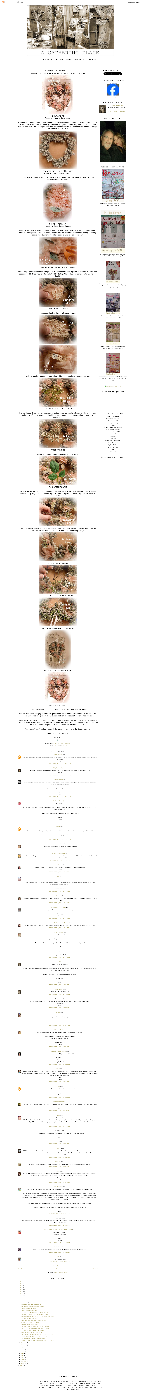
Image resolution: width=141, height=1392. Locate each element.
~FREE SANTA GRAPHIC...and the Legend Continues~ (35, 1337)
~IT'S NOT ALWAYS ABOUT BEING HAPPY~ (33, 1330)
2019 (21, 1281)
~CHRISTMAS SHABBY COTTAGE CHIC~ (32, 1332)
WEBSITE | (56, 59)
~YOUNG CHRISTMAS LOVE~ (29, 1318)
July (22, 1351)
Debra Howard (58, 865)
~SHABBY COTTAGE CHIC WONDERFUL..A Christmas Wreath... (38, 1341)
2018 (21, 1283)
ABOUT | (47, 59)
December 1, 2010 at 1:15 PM (59, 891)
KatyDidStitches (58, 1186)
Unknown (58, 826)
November (24, 1343)
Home (57, 1269)
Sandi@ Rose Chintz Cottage (58, 907)
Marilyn (58, 1148)
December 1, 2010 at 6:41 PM (59, 1082)
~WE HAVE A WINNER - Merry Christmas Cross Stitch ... (35, 1312)
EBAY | (76, 59)
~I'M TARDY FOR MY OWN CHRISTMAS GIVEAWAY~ (35, 1326)
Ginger (58, 1068)
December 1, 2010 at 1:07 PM (59, 872)
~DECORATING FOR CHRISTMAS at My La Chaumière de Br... (37, 1335)
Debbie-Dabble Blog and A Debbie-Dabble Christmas (58, 1229)
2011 (21, 1298)
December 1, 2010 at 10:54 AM (60, 775)
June (22, 1353)
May (22, 1355)
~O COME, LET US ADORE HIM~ (30, 1322)
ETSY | (83, 59)
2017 (21, 1286)
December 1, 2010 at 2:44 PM (59, 994)
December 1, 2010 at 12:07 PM (60, 849)
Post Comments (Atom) (61, 1272)
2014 (21, 1292)
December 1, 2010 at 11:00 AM (60, 822)
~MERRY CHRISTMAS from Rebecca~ (31, 1304)
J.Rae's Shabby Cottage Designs (58, 1247)
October (23, 1345)
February (23, 1361)
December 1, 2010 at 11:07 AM (60, 839)
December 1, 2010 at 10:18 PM (60, 1214)
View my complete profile (116, 111)
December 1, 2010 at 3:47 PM (59, 1064)
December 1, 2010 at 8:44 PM (59, 1182)
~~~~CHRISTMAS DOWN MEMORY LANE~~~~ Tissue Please (37, 1316)
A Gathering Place (113, 83)
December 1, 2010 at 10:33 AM (60, 763)
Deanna (58, 1012)
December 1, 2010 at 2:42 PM (59, 985)
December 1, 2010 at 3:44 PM (59, 1047)
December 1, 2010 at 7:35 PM (59, 1126)
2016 (21, 1288)
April (22, 1357)
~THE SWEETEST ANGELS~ (28, 1308)
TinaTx (58, 1256)
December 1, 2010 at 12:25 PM (60, 860)
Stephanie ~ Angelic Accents (58, 1051)
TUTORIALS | (67, 59)
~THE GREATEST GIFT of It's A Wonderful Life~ (33, 1320)
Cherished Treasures (58, 932)
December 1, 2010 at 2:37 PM (59, 957)
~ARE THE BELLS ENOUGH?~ (29, 1310)
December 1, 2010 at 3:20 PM (59, 1008)
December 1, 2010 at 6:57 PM (59, 1111)
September (24, 1347)
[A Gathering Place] (113, 95)
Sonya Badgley (58, 754)
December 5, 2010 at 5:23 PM (59, 1252)
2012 (21, 1296)
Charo (58, 1086)
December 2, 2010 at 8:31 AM (59, 1225)
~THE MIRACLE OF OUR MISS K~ (30, 1324)
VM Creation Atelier (58, 1030)
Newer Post (20, 1269)
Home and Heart (58, 844)
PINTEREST (92, 59)
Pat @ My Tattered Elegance (58, 768)
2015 (21, 1290)
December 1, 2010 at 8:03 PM (59, 1157)
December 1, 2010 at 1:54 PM (59, 903)
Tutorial (64, 745)
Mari (58, 876)
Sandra (58, 1171)
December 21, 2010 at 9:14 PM (60, 1261)
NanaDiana (58, 1161)
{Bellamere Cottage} (58, 801)
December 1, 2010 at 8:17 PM (59, 1167)
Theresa (58, 896)
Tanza (58, 1115)
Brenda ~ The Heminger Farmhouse (58, 923)
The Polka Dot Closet (58, 1101)
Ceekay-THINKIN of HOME (58, 853)
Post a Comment (58, 1266)
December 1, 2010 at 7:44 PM (59, 1144)
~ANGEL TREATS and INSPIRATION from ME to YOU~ (35, 1328)
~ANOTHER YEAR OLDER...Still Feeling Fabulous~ (34, 1314)
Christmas (57, 745)
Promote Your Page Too (112, 97)
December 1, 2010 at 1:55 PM (59, 928)
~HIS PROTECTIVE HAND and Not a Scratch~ (33, 1306)
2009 (21, 1365)
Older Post (95, 1269)
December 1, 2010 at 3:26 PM (59, 1025)
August (23, 1349)
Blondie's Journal (58, 779)
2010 (21, 1300)
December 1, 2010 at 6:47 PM (59, 1097)
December (24, 1302)
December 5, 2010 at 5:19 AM (59, 1242)
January (23, 1363)
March (23, 1359)
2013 (21, 1294)
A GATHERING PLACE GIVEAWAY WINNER (33, 1339)
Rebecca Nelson (118, 105)
